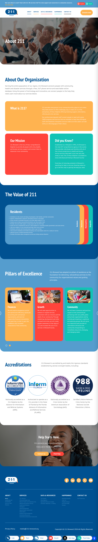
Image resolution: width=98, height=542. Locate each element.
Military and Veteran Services (26, 503)
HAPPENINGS (66, 495)
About (29, 12)
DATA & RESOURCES (48, 495)
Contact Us (67, 12)
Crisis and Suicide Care (25, 500)
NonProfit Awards (66, 498)
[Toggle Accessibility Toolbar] (94, 538)
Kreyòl (90, 3)
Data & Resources (46, 12)
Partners (7, 505)
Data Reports (44, 500)
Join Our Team (8, 503)
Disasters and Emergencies (26, 513)
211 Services (23, 498)
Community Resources (25, 515)
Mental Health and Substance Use (28, 501)
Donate (64, 505)
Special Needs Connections (26, 510)
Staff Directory (81, 498)
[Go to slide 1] (6, 345)
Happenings (58, 12)
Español (82, 3)
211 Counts (43, 498)
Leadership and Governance (8, 500)
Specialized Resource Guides (47, 501)
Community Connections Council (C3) (28, 516)
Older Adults (23, 511)
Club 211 (64, 500)
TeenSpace (22, 506)
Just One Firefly (65, 503)
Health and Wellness (24, 505)
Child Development (24, 508)
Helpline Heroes (66, 501)
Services (36, 12)
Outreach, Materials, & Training (48, 503)
